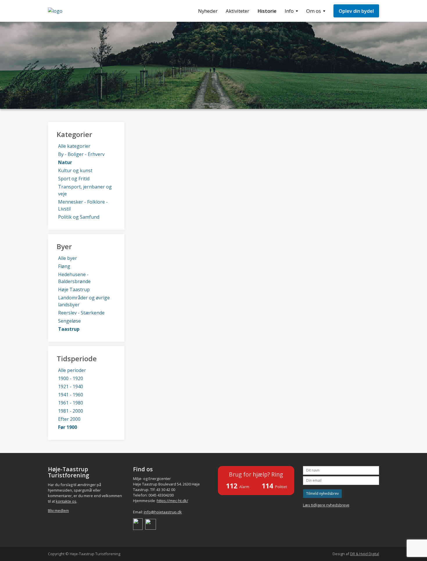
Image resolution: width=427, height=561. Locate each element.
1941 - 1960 (70, 394)
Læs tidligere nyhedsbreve (326, 505)
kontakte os (66, 501)
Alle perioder (72, 370)
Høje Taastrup (74, 289)
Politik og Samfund (78, 217)
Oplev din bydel (356, 11)
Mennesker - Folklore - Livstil (83, 205)
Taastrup (69, 329)
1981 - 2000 (70, 411)
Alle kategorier (74, 146)
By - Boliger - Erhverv (81, 154)
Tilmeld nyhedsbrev (322, 493)
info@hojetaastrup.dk (163, 512)
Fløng (64, 266)
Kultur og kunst (75, 170)
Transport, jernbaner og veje (85, 190)
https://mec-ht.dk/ (172, 500)
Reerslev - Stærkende (81, 313)
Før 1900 (67, 427)
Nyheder (208, 11)
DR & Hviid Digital (364, 553)
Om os (313, 11)
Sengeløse (69, 321)
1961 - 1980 (70, 403)
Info (289, 11)
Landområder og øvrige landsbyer (84, 301)
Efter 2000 (69, 419)
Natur (65, 162)
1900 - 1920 (70, 378)
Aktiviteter (237, 11)
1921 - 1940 (70, 386)
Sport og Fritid (73, 178)
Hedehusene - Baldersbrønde (74, 278)
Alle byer (67, 258)
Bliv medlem (58, 510)
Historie (267, 11)
